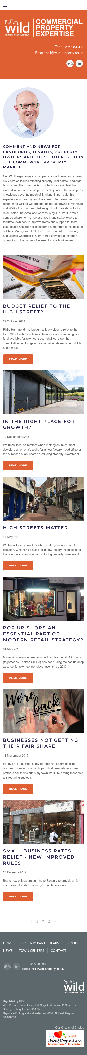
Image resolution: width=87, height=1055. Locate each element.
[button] (5, 5)
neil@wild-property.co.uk (47, 968)
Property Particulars (39, 943)
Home (8, 943)
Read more (18, 359)
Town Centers (31, 950)
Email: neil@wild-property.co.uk (59, 52)
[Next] (55, 921)
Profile (72, 943)
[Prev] (32, 921)
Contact (58, 950)
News (8, 950)
